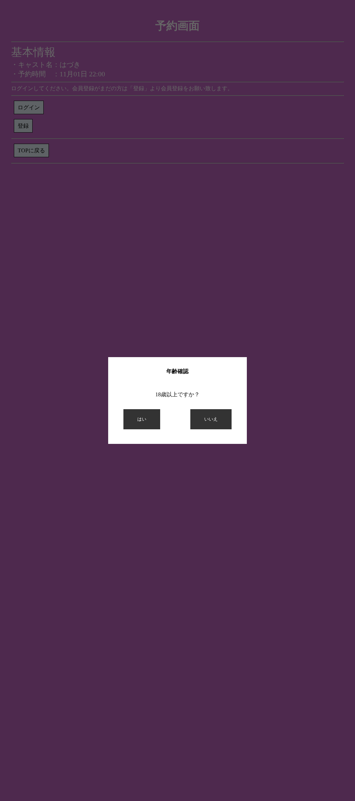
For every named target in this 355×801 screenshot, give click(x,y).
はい (141, 419)
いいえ (211, 419)
